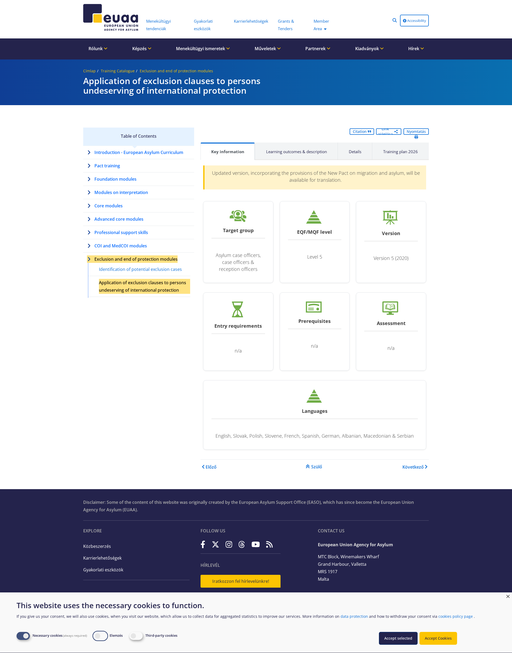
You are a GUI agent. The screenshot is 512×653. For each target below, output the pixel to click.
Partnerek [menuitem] (316, 49)
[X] (215, 544)
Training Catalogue (118, 70)
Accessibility (416, 20)
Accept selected (398, 638)
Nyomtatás (416, 131)
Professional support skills (121, 232)
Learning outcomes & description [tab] (296, 151)
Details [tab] (355, 151)
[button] (395, 20)
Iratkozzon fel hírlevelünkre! (240, 581)
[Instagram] (229, 544)
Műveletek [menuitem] (266, 49)
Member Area (321, 24)
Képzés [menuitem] (140, 49)
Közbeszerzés (97, 546)
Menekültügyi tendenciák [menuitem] (158, 24)
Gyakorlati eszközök (103, 570)
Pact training (107, 166)
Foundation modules (115, 179)
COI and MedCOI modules (120, 246)
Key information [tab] (227, 151)
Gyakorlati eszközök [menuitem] (203, 24)
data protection (354, 616)
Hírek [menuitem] (414, 49)
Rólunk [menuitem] (96, 49)
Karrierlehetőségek (102, 558)
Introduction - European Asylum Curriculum (138, 152)
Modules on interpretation (121, 192)
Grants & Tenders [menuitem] (286, 24)
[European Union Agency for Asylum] (112, 17)
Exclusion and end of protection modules (176, 70)
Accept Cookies (438, 638)
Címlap (89, 70)
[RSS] (269, 544)
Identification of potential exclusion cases (140, 269)
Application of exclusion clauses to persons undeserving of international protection (142, 286)
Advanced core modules (118, 219)
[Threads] (241, 544)
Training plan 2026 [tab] (400, 151)
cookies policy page (455, 616)
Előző (211, 467)
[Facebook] (203, 544)
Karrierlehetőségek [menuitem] (251, 21)
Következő (413, 467)
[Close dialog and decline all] (508, 595)
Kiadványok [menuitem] (367, 49)
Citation (360, 131)
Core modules (108, 206)
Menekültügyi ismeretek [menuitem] (201, 49)
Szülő (316, 467)
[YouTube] (255, 544)
